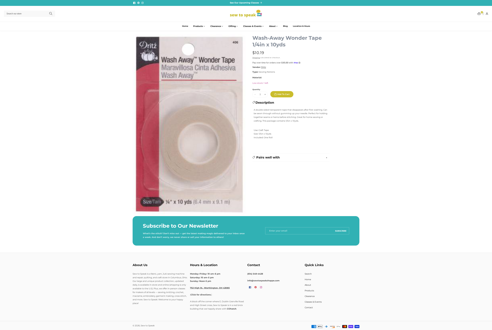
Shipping (256, 58)
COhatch (231, 309)
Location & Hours (301, 26)
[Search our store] (50, 14)
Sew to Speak (148, 326)
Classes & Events (313, 302)
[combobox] (29, 14)
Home (185, 26)
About (308, 285)
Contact (309, 307)
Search (308, 274)
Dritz (263, 67)
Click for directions (201, 294)
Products (309, 290)
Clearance (310, 296)
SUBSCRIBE (340, 231)
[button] (198, 26)
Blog (285, 26)
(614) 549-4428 (255, 274)
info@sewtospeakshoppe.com (263, 280)
